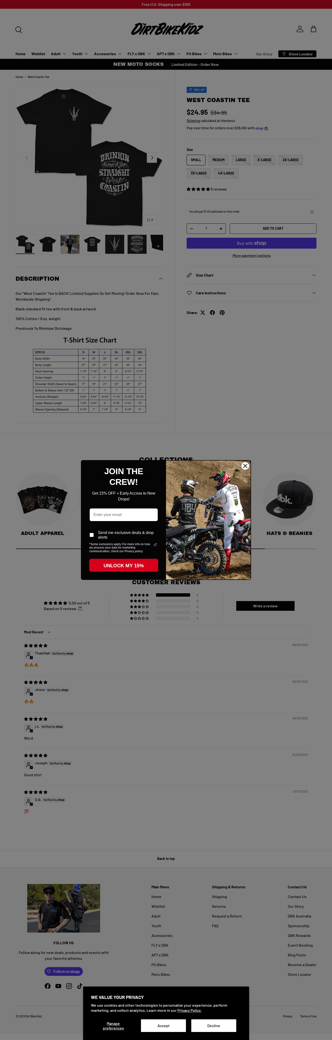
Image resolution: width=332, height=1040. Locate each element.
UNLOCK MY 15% (124, 565)
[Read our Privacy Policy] (155, 545)
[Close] (245, 466)
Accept (163, 1025)
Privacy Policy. (189, 1010)
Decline (213, 1025)
